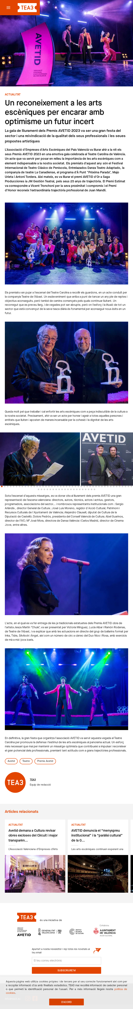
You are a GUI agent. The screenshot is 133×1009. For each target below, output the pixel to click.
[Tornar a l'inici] (27, 7)
